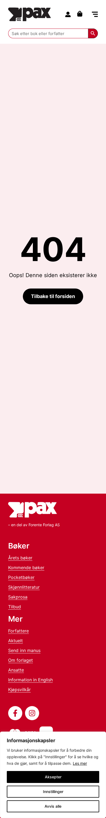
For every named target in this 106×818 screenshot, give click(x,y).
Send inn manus (24, 650)
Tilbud (14, 606)
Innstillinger (53, 791)
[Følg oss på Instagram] (32, 713)
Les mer (80, 763)
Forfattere (18, 631)
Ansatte (16, 670)
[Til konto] (68, 14)
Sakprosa (17, 597)
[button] (95, 15)
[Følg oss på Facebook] (15, 713)
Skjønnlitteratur (24, 587)
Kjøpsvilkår (19, 689)
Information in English (30, 679)
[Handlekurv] (81, 14)
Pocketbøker (21, 577)
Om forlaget (20, 660)
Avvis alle (53, 806)
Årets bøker (20, 557)
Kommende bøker (26, 567)
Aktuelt (15, 640)
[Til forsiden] (29, 14)
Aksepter (53, 777)
